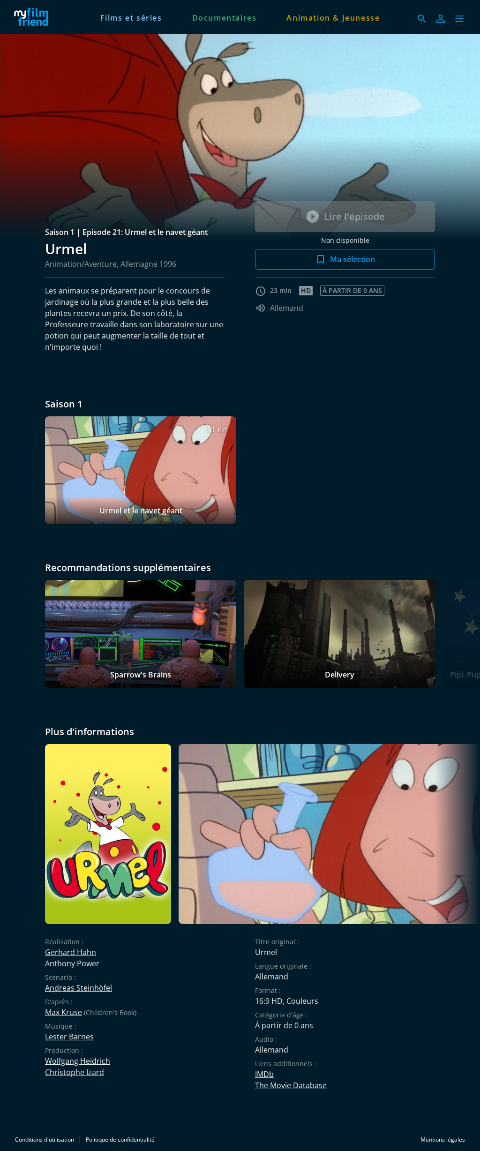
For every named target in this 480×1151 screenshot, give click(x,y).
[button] (459, 18)
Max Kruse (63, 1012)
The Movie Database (291, 1085)
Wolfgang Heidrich (77, 1061)
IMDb (264, 1074)
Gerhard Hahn (70, 952)
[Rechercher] (421, 18)
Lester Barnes (69, 1036)
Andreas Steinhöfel (78, 988)
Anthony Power (72, 963)
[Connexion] (440, 18)
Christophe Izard (74, 1072)
